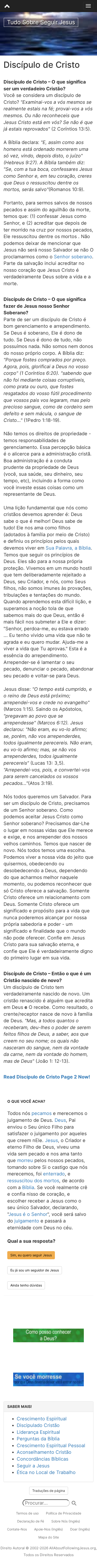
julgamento (26, 1221)
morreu (25, 1160)
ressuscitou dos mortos (33, 1180)
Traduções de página (48, 1491)
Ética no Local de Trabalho (46, 1472)
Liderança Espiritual (38, 1432)
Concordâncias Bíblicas (42, 1459)
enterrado (54, 1174)
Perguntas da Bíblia (38, 1439)
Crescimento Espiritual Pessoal (51, 1445)
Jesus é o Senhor (27, 1214)
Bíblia (28, 1187)
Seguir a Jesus (33, 1466)
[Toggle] (88, 6)
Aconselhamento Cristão (44, 1452)
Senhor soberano (73, 257)
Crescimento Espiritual (42, 1419)
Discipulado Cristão (38, 1425)
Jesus (51, 1140)
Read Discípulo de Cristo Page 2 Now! (47, 1077)
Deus (60, 1120)
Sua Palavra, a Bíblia (68, 548)
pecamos (42, 1113)
